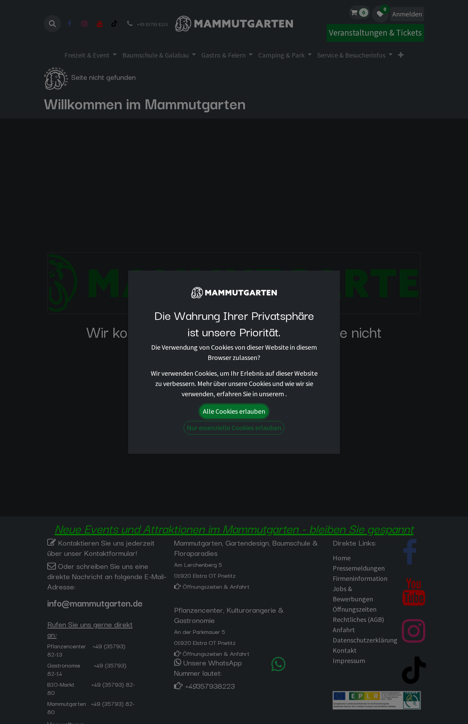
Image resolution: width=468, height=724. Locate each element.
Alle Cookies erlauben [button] (234, 411)
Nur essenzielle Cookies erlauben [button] (234, 427)
